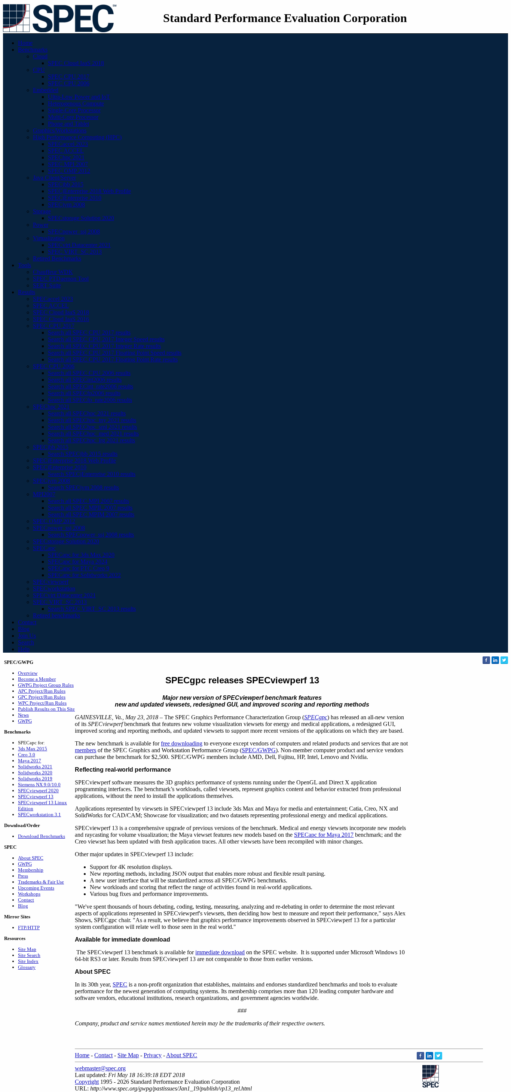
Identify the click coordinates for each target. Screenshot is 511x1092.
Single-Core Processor (74, 110)
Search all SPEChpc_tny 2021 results (92, 420)
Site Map (27, 949)
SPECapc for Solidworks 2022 (84, 575)
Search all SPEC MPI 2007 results (88, 501)
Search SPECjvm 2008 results (83, 487)
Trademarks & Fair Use (41, 882)
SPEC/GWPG (259, 750)
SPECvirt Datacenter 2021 (79, 245)
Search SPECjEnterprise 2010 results (91, 474)
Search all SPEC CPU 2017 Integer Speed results (106, 339)
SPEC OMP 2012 (69, 171)
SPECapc (44, 548)
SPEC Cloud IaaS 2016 (61, 319)
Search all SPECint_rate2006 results (90, 386)
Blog (24, 629)
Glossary (27, 967)
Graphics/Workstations (59, 130)
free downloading (181, 743)
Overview (27, 673)
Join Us (27, 635)
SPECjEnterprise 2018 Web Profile (89, 191)
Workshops (29, 894)
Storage (42, 211)
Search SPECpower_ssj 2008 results (91, 534)
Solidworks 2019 (35, 778)
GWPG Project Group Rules (46, 685)
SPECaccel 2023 (68, 144)
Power (40, 225)
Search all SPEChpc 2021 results (87, 413)
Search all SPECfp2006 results (84, 393)
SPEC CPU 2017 (68, 76)
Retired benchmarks (56, 615)
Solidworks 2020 (35, 772)
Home (25, 43)
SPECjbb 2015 (65, 184)
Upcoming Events (36, 888)
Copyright (87, 1082)
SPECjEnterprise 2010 (74, 198)
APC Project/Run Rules (41, 691)
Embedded (45, 90)
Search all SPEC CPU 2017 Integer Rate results (104, 346)
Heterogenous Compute (76, 103)
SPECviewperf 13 (35, 796)
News (23, 715)
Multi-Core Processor (73, 117)
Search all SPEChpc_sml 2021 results (92, 427)
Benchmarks (33, 49)
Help (24, 649)
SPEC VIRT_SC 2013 (75, 251)
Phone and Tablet (68, 124)
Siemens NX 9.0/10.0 (39, 784)
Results (26, 292)
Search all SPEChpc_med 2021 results (93, 433)
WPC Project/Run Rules (42, 703)
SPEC (120, 984)
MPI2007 (44, 494)
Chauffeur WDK (53, 272)
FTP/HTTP (29, 927)
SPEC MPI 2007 (68, 164)
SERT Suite (47, 285)
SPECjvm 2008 (66, 204)
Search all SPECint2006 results (85, 379)
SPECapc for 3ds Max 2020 (81, 555)
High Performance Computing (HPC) (77, 137)
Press (23, 876)
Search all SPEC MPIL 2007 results (90, 507)
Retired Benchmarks (57, 258)
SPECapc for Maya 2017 (324, 835)
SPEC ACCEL (66, 150)
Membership (30, 870)
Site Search (29, 955)
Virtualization (49, 238)
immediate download (220, 952)
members (85, 750)
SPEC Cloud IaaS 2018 (76, 63)
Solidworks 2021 (35, 766)
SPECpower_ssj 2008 (74, 231)
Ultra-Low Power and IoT (79, 97)
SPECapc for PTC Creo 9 (78, 568)
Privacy (153, 1055)
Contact (27, 622)
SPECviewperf (50, 582)
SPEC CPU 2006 (68, 83)
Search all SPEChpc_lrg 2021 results (91, 440)
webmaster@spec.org (100, 1068)
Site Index (28, 961)
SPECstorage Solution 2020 (81, 218)
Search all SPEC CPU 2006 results (89, 373)
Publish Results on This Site (46, 709)
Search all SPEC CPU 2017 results (89, 332)
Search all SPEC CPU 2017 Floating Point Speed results (114, 353)
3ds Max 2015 (32, 748)
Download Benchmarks (41, 836)
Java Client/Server (54, 177)
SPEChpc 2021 (66, 157)
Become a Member (37, 679)
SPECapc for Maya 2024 (77, 561)
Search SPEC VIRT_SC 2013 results (92, 609)
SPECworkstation (54, 588)
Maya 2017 (29, 760)
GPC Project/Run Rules (41, 697)
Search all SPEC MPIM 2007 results (91, 514)
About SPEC (30, 858)
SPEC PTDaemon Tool (61, 278)
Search (26, 642)
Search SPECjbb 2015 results (82, 454)
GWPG (25, 721)
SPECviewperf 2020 (38, 790)
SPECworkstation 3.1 (39, 814)
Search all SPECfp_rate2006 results (90, 400)
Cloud (40, 56)
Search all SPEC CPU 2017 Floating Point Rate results (113, 359)
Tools (24, 265)
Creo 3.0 (26, 754)
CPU (39, 70)
